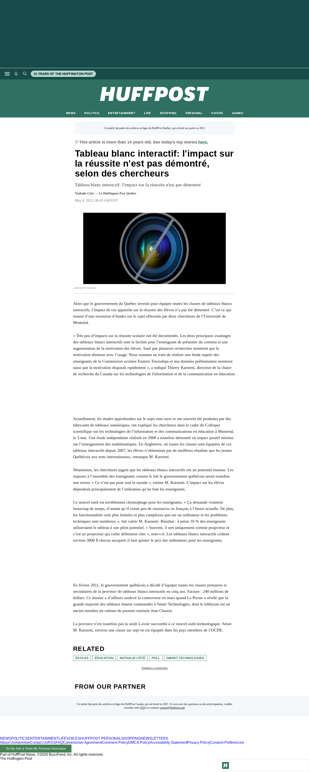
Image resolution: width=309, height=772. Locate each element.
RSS (52, 742)
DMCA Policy (139, 742)
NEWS (71, 113)
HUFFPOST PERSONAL (100, 738)
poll (156, 658)
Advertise (22, 742)
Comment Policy (115, 742)
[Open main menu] (7, 73)
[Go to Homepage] (225, 765)
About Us (7, 742)
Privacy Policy (198, 742)
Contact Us (39, 742)
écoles (82, 658)
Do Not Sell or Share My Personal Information (36, 748)
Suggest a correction (155, 668)
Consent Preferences (227, 742)
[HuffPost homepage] (58, 734)
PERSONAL (193, 113)
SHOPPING (168, 113)
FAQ (143, 707)
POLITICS (91, 113)
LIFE (147, 113)
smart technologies (185, 658)
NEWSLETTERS (154, 738)
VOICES (217, 113)
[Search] (24, 74)
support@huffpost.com (172, 707)
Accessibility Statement (168, 742)
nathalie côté (132, 658)
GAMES (237, 113)
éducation (104, 658)
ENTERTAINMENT (121, 113)
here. (203, 142)
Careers (69, 742)
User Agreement (89, 742)
